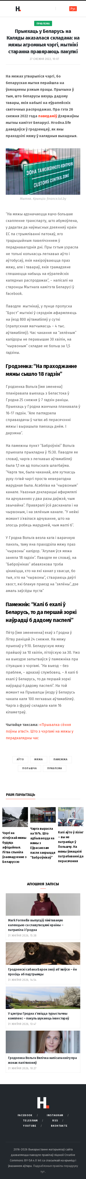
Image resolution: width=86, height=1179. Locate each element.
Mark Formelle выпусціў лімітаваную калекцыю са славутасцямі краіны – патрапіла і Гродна (35, 925)
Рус (73, 9)
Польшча (29, 768)
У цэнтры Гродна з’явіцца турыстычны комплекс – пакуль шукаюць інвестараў (38, 1016)
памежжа (60, 759)
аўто (20, 759)
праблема (54, 768)
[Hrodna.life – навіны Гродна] (18, 9)
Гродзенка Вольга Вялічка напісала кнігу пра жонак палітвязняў (42, 1060)
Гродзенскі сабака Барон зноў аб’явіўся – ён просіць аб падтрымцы (42, 972)
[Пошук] (59, 8)
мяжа (38, 759)
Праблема (43, 23)
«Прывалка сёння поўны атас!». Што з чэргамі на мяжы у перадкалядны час (39, 731)
